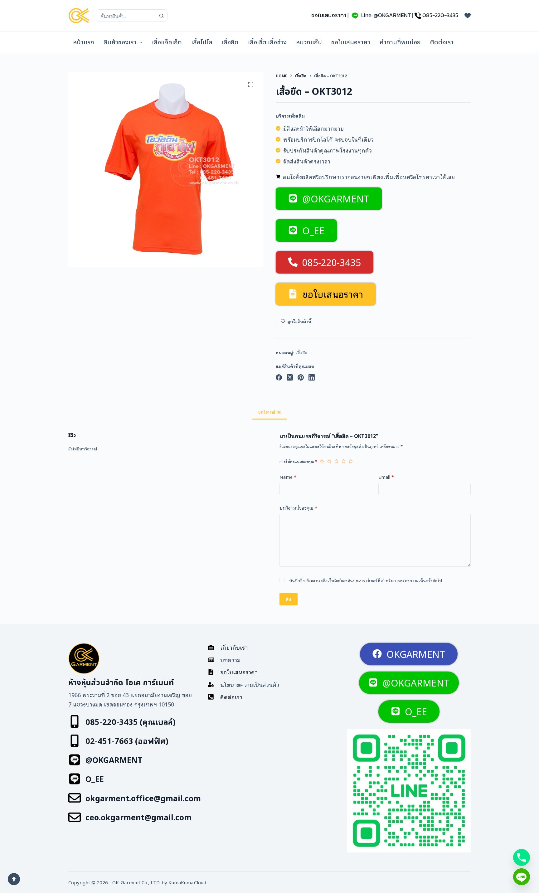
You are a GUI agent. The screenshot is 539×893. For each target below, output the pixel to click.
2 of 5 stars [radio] (329, 461)
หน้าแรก (83, 42)
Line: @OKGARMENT (386, 15)
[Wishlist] (467, 15)
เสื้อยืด (230, 42)
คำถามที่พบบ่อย (400, 42)
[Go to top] (14, 879)
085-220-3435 (440, 15)
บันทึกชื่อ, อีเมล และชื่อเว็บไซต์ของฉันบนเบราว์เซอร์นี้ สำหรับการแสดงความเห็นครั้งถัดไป (365, 580)
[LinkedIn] (311, 377)
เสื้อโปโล (201, 42)
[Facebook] (279, 377)
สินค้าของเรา (120, 42)
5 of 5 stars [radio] (350, 461)
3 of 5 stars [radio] (336, 461)
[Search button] (161, 16)
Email (386, 476)
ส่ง (288, 599)
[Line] (521, 876)
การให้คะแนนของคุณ (298, 461)
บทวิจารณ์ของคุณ (298, 507)
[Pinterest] (301, 377)
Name (287, 476)
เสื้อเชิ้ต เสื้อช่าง (267, 42)
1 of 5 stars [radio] (322, 461)
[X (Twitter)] (290, 377)
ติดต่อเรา (442, 42)
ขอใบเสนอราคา (328, 15)
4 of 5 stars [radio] (343, 461)
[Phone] (521, 857)
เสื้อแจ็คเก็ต (167, 42)
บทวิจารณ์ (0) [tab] (269, 412)
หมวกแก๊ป (309, 42)
